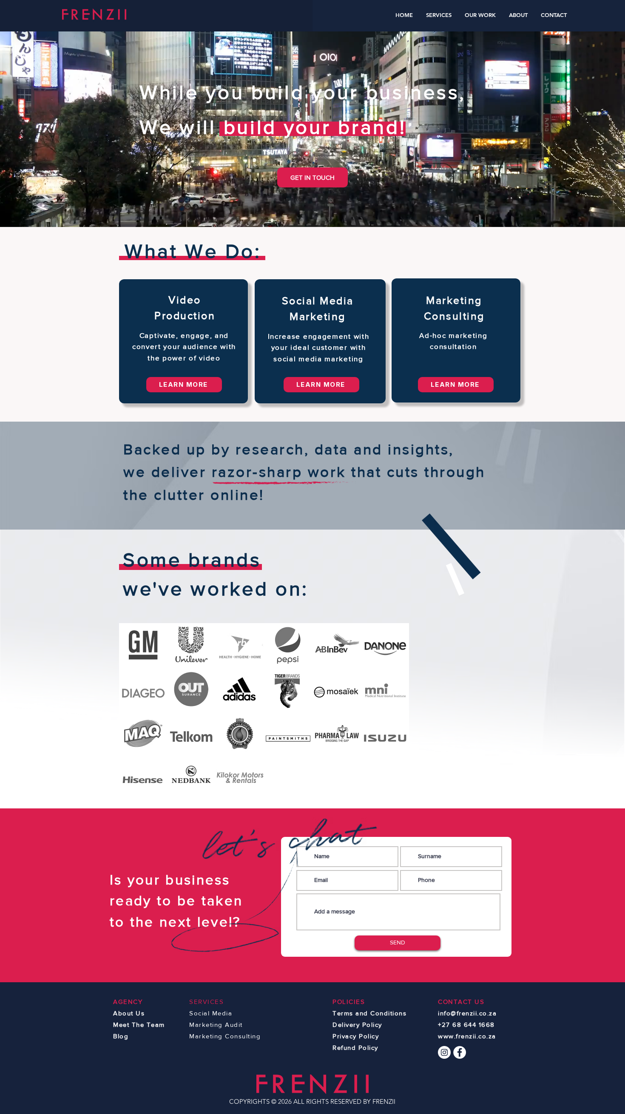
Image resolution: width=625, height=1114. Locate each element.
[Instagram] (444, 1052)
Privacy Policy (355, 1036)
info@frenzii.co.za (467, 1013)
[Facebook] (459, 1052)
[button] (439, 15)
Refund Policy (355, 1047)
